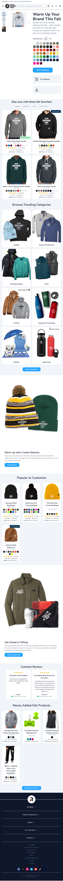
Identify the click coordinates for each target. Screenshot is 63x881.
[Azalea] (16, 146)
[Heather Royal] (29, 512)
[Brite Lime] (49, 146)
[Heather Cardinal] (25, 510)
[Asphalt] (6, 777)
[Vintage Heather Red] (41, 50)
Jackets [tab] (34, 106)
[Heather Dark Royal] (38, 512)
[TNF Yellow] (57, 514)
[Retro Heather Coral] (34, 50)
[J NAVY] (57, 60)
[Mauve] (41, 191)
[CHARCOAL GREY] (37, 46)
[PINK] (15, 512)
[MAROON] (41, 63)
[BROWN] (4, 510)
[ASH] (45, 38)
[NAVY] (18, 146)
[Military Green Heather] (34, 46)
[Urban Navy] (52, 514)
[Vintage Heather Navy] (54, 60)
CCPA (31, 855)
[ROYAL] (47, 60)
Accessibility (31, 845)
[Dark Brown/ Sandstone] (18, 552)
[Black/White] (11, 552)
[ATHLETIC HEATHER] (44, 43)
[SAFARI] (54, 43)
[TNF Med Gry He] (50, 514)
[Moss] (47, 146)
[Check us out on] (31, 869)
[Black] (42, 146)
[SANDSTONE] (47, 53)
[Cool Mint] (34, 56)
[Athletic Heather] (15, 777)
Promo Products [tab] (44, 106)
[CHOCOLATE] (41, 46)
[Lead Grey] (39, 191)
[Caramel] (13, 510)
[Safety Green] (9, 512)
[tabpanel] (31, 154)
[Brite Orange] (53, 146)
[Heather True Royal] (9, 191)
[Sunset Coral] (57, 46)
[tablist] (31, 106)
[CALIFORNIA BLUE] (54, 56)
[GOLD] (51, 53)
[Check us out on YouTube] (35, 869)
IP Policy (31, 861)
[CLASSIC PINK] (54, 46)
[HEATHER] (6, 510)
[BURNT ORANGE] (44, 50)
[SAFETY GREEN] (57, 53)
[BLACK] (51, 46)
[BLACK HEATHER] (47, 46)
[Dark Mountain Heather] (13, 737)
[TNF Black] (47, 514)
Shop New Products (31, 788)
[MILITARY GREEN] (44, 46)
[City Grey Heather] (11, 737)
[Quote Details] (23, 152)
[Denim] (41, 60)
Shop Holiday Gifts (13, 655)
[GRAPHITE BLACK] (46, 191)
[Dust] (9, 777)
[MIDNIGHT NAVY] (48, 191)
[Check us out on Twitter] (22, 869)
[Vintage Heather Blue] (44, 60)
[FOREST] (11, 191)
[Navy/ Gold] (34, 510)
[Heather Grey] (40, 146)
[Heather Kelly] (25, 512)
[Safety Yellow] (11, 510)
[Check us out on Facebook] (18, 869)
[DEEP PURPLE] (51, 60)
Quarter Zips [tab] (26, 106)
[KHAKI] (37, 53)
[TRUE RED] (47, 50)
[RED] (18, 191)
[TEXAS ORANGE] (44, 53)
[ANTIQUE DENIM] (44, 191)
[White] (35, 739)
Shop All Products (31, 369)
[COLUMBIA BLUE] (37, 60)
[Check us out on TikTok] (40, 869)
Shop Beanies (12, 465)
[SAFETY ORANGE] (37, 50)
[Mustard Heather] (54, 53)
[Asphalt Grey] (54, 514)
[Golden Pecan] (41, 53)
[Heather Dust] (20, 191)
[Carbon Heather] (51, 146)
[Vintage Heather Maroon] (51, 50)
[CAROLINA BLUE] (4, 512)
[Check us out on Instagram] (27, 869)
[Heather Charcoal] (27, 510)
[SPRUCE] (18, 510)
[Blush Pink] (57, 50)
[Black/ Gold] (38, 510)
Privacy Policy (31, 853)
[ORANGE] (7, 146)
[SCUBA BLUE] (51, 56)
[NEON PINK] (34, 63)
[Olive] (15, 510)
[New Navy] (44, 146)
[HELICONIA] (20, 146)
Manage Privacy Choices (31, 847)
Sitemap (31, 863)
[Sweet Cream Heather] (34, 53)
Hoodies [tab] (17, 106)
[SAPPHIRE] (9, 146)
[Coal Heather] (10, 554)
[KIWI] (41, 56)
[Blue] (30, 739)
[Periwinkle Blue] (57, 56)
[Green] (28, 739)
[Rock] (47, 43)
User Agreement (31, 850)
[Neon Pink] (36, 510)
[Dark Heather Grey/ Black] (27, 512)
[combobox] (32, 6)
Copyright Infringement (31, 858)
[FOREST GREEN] (47, 56)
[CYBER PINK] (37, 63)
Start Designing (43, 70)
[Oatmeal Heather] (41, 43)
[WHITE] (34, 43)
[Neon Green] (36, 512)
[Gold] (6, 512)
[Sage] (57, 43)
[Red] (33, 739)
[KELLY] (44, 56)
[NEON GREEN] (37, 56)
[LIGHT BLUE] (34, 60)
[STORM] (13, 191)
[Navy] (34, 512)
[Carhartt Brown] (13, 552)
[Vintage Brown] (7, 191)
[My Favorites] (56, 6)
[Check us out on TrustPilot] (44, 869)
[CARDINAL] (54, 50)
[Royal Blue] (29, 510)
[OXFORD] (51, 43)
